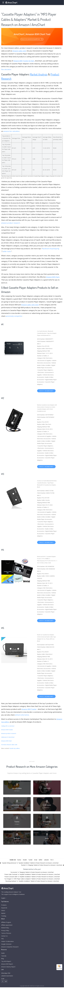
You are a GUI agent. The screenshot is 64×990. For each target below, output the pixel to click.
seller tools (7, 251)
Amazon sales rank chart (30, 305)
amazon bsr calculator (11, 131)
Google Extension (6, 944)
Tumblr (30, 860)
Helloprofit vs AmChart (7, 726)
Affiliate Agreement (6, 925)
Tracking (3, 916)
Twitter (19, 860)
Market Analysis (39, 74)
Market (3, 913)
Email (35, 860)
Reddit (25, 860)
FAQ (2, 938)
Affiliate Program (6, 922)
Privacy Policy (5, 930)
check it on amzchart (46, 390)
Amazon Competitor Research (9, 947)
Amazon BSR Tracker (29, 709)
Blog (2, 958)
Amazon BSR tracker (7, 729)
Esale (2, 978)
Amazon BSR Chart (52, 277)
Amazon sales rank (19, 51)
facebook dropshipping (50, 249)
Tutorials (3, 956)
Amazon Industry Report (8, 967)
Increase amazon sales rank (9, 744)
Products (3, 905)
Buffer (40, 860)
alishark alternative (22, 715)
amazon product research (10, 223)
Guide (3, 953)
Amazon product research (8, 733)
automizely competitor (14, 316)
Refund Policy (5, 928)
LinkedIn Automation (7, 976)
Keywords (4, 908)
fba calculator (6, 69)
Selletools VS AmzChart (7, 737)
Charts (3, 910)
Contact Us (4, 936)
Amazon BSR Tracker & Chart (23, 61)
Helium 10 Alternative (7, 941)
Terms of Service (6, 933)
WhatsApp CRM (5, 973)
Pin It (51, 860)
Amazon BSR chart (6, 741)
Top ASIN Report (6, 961)
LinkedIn (46, 860)
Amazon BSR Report (7, 964)
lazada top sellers (15, 748)
